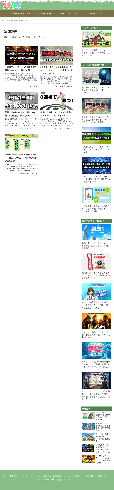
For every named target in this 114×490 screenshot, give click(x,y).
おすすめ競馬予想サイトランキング (16, 476)
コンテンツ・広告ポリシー (74, 476)
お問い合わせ (47, 476)
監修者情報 (90, 476)
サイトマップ (36, 476)
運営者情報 (58, 476)
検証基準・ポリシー (103, 476)
